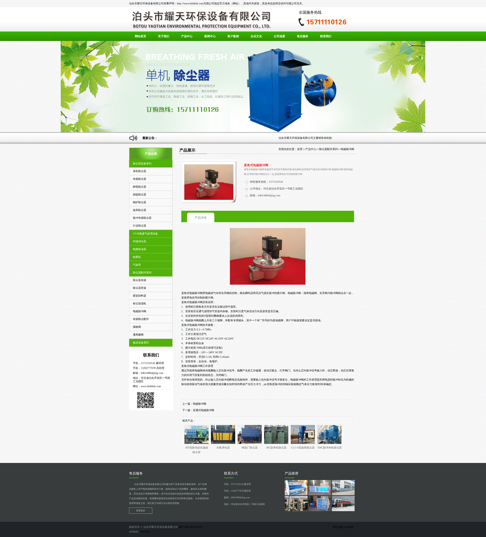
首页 (299, 149)
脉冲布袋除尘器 (142, 217)
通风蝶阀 (138, 334)
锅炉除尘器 (139, 202)
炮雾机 (137, 257)
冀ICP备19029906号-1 (191, 527)
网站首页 (140, 36)
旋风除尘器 (139, 210)
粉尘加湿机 (139, 303)
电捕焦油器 (139, 249)
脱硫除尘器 (139, 194)
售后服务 (302, 36)
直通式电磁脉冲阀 (203, 410)
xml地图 (349, 527)
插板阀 (137, 326)
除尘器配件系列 (142, 272)
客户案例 (233, 36)
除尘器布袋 (139, 280)
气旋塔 (137, 264)
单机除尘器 (139, 171)
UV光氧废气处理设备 (145, 233)
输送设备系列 (141, 342)
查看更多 (140, 510)
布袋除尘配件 (141, 319)
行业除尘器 (139, 225)
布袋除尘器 (139, 179)
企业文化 (256, 36)
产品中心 (187, 36)
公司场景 (279, 36)
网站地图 (338, 527)
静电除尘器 (139, 186)
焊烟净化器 (139, 241)
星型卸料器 (139, 295)
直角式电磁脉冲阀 (192, 293)
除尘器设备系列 (142, 163)
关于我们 (163, 36)
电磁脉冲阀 (139, 311)
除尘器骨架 (139, 288)
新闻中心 (210, 36)
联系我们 (325, 36)
